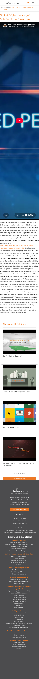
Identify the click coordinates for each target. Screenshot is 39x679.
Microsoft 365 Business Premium (18, 581)
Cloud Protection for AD (19, 637)
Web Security (19, 619)
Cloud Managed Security (19, 574)
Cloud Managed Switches (18, 572)
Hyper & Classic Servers (19, 597)
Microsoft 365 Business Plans (18, 579)
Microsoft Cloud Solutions (19, 577)
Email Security (19, 617)
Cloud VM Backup (19, 635)
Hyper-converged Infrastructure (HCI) (19, 591)
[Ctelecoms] (19, 491)
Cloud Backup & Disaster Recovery (19, 631)
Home (2, 7)
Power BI (18, 649)
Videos (8, 7)
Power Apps (15, 647)
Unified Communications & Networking (18, 554)
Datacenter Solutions (19, 540)
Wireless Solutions (18, 558)
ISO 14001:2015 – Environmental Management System (20, 532)
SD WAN (18, 564)
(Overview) (22, 647)
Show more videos (19, 474)
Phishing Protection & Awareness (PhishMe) (19, 623)
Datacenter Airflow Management (18, 551)
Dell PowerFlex (18, 603)
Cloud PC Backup (19, 633)
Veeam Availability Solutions (18, 593)
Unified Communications (18, 560)
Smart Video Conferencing (18, 562)
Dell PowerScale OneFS (19, 601)
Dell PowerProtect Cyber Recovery (19, 628)
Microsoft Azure (19, 583)
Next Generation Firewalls (18, 613)
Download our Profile (19, 509)
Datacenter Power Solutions (18, 549)
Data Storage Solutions (19, 599)
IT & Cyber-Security (18, 611)
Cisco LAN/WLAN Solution (18, 556)
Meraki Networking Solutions (19, 568)
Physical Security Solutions (19, 547)
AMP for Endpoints (18, 615)
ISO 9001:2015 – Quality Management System (19, 530)
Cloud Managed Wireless (19, 570)
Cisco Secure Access (19, 625)
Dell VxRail (19, 605)
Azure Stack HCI (19, 608)
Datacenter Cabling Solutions (18, 542)
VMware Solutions (18, 595)
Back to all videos (19, 478)
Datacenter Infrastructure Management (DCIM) (19, 544)
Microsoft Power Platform (19, 640)
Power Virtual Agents (19, 644)
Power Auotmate (19, 642)
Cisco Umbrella (18, 621)
